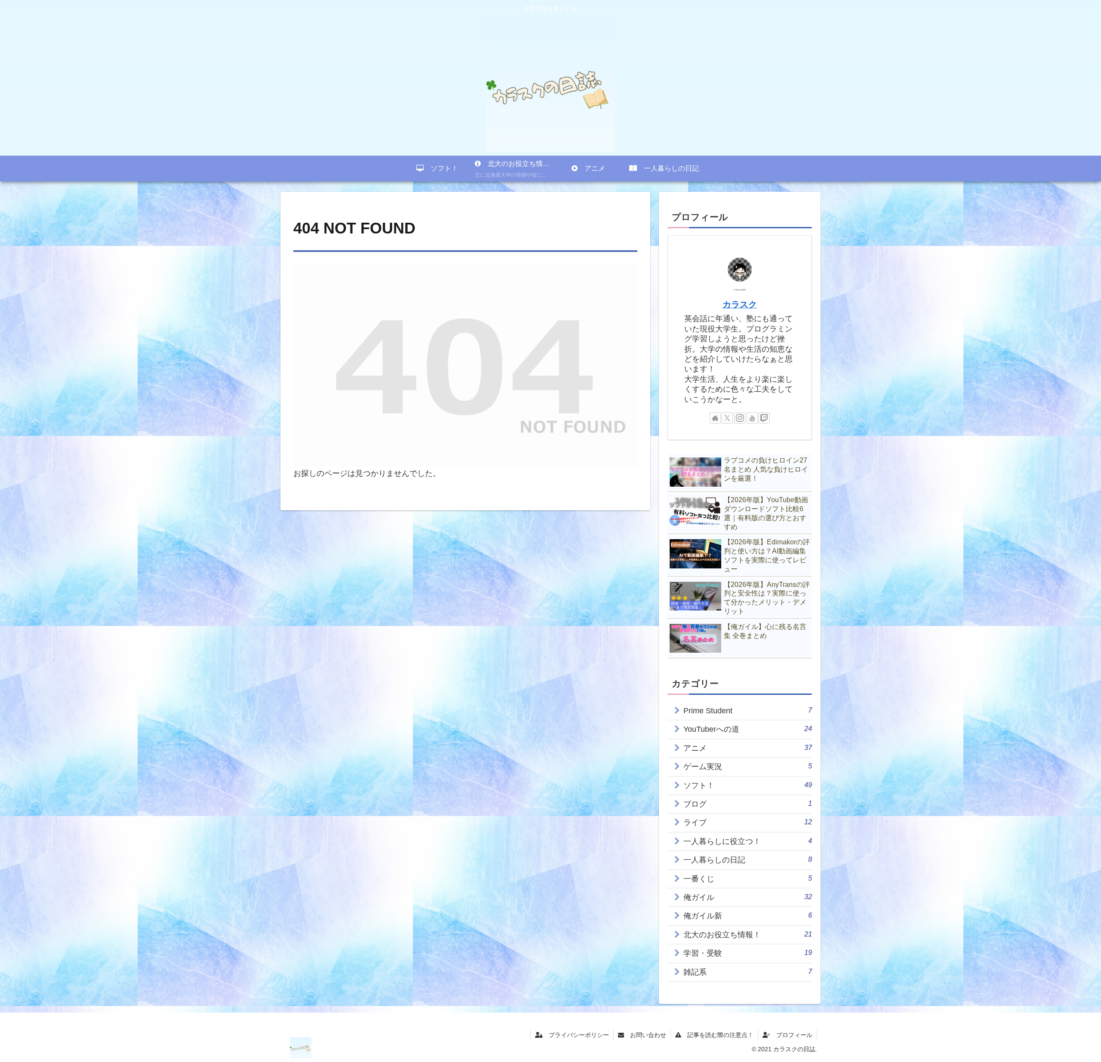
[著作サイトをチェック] (715, 418)
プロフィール (791, 1034)
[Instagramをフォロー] (739, 418)
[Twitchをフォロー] (764, 418)
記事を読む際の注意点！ (717, 1034)
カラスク (740, 304)
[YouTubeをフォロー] (752, 418)
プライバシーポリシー (576, 1034)
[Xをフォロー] (727, 418)
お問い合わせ (645, 1034)
